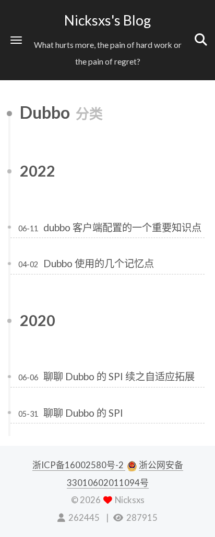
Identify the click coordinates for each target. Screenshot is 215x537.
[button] (16, 40)
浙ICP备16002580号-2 (78, 464)
